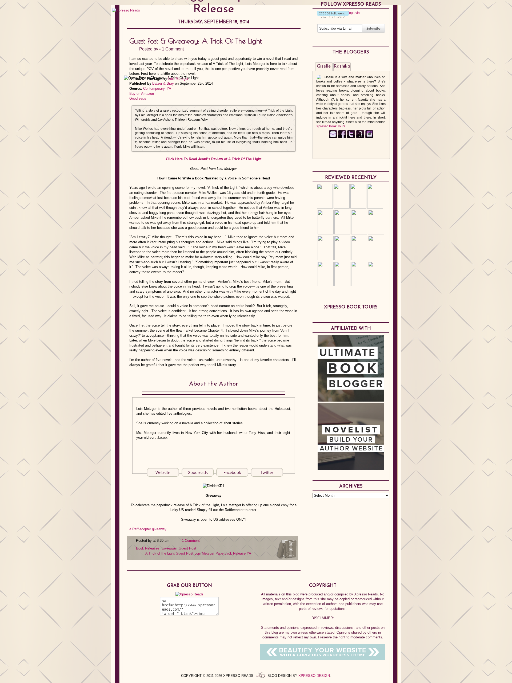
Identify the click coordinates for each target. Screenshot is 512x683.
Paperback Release (230, 553)
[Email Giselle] (333, 137)
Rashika (342, 66)
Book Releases (147, 548)
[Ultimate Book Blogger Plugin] (351, 400)
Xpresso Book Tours (330, 126)
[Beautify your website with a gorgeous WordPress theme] (322, 659)
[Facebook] (342, 137)
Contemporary (154, 89)
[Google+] (369, 137)
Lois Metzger (178, 79)
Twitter (267, 472)
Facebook (232, 472)
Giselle (324, 66)
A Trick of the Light (160, 553)
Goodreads (137, 98)
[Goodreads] (360, 137)
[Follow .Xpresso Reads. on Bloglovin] (333, 17)
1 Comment (173, 49)
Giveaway (169, 548)
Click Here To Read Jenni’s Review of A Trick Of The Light (213, 159)
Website (162, 472)
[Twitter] (351, 137)
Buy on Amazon (141, 94)
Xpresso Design (314, 676)
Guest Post (187, 548)
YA (169, 89)
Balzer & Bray (163, 83)
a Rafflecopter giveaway (147, 529)
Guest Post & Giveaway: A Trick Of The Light (195, 41)
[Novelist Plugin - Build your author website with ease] (351, 468)
